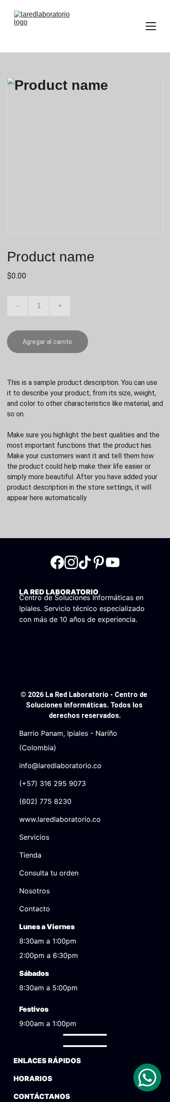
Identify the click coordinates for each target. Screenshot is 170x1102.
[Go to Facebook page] (57, 562)
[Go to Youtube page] (112, 562)
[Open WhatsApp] (147, 1078)
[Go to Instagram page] (71, 562)
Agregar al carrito (47, 341)
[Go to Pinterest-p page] (98, 562)
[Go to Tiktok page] (85, 562)
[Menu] (151, 26)
